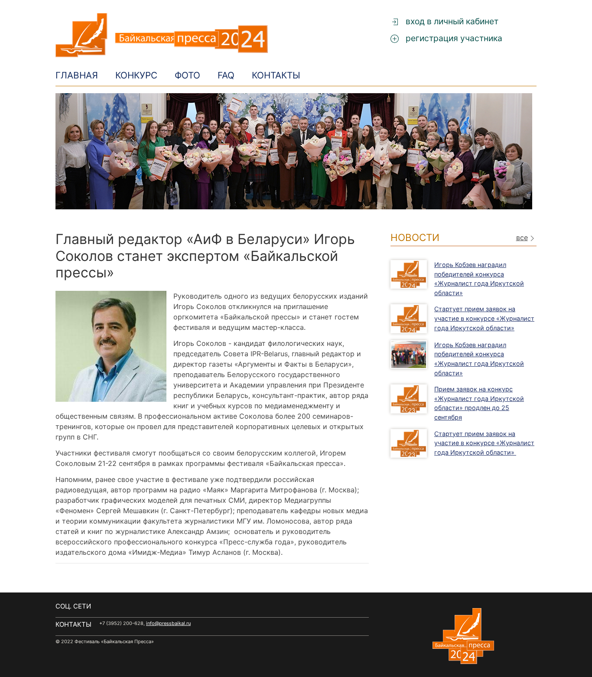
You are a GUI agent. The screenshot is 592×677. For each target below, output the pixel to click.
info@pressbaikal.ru (168, 623)
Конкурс (136, 75)
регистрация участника (452, 38)
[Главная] (212, 35)
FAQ (226, 75)
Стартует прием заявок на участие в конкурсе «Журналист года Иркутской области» (484, 318)
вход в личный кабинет (450, 21)
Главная (76, 75)
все (522, 238)
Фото (187, 75)
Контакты (276, 75)
